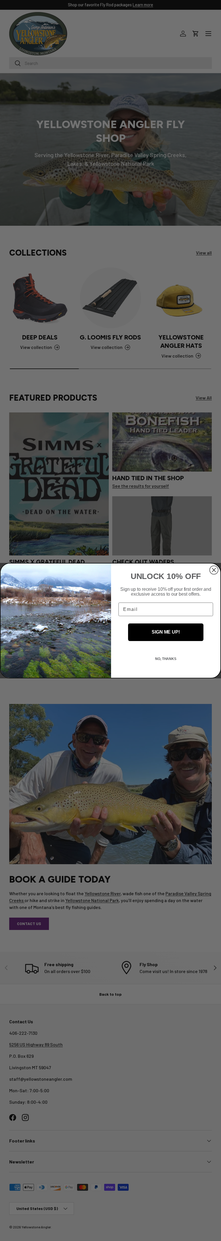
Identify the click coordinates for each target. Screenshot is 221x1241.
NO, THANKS (165, 659)
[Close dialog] (214, 570)
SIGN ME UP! (166, 632)
